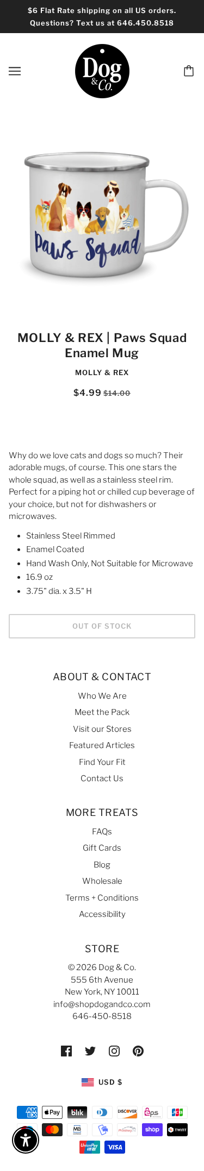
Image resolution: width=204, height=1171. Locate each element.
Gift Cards (102, 848)
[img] (66, 1051)
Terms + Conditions (102, 898)
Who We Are (102, 696)
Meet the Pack (102, 712)
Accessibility (102, 914)
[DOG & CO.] (102, 70)
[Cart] (190, 71)
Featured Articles (102, 745)
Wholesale (102, 881)
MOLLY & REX (102, 372)
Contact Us (102, 778)
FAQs (102, 832)
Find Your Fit (102, 762)
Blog (102, 865)
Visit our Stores (102, 729)
